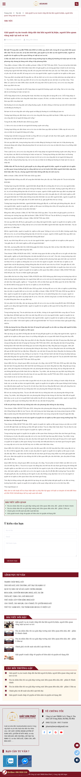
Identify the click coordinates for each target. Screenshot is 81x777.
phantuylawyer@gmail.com (57, 726)
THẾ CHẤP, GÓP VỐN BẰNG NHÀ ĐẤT (19, 600)
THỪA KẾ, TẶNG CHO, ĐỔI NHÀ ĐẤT (19, 596)
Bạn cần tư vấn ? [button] (17, 751)
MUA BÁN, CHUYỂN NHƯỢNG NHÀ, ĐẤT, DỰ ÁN (23, 593)
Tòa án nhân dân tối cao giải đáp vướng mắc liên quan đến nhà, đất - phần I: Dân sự (38, 508)
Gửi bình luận (12, 561)
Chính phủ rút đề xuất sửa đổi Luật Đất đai (23, 511)
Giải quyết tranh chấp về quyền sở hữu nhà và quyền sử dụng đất (31, 513)
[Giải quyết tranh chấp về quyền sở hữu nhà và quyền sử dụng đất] (9, 656)
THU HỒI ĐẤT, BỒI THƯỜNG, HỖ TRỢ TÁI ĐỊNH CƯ (24, 585)
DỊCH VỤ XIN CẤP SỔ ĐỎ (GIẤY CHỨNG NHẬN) (23, 589)
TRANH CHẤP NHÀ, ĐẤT (14, 582)
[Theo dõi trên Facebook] (44, 732)
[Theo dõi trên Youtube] (61, 732)
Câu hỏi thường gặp (19, 668)
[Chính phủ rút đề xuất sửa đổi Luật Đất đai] (9, 648)
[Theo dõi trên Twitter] (50, 732)
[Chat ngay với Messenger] (25, 761)
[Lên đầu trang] (75, 770)
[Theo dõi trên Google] (55, 732)
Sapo (65, 774)
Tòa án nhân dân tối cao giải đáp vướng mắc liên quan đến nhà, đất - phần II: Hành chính (40, 506)
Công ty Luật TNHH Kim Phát (41, 774)
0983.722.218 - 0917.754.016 (57, 722)
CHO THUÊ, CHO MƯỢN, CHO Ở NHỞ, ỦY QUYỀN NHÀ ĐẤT (28, 603)
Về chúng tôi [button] (54, 711)
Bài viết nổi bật (16, 617)
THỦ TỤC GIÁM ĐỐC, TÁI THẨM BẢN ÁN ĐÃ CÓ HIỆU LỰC (27, 607)
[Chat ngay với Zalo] (10, 761)
